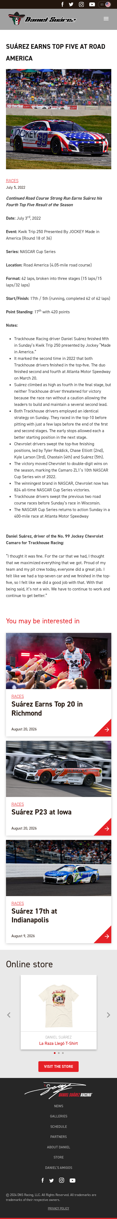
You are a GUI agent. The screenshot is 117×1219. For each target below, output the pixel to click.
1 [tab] (55, 1053)
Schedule (58, 1126)
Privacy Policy (58, 1208)
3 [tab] (63, 1053)
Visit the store (58, 1066)
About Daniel (58, 1147)
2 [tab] (59, 1053)
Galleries (58, 1116)
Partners (58, 1136)
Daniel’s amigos (58, 1167)
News (58, 1106)
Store (59, 1157)
